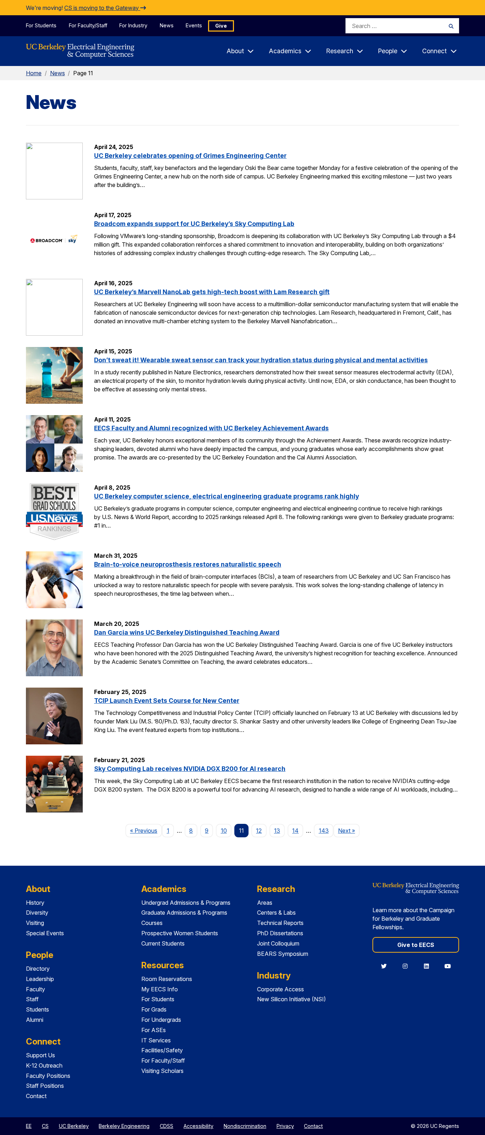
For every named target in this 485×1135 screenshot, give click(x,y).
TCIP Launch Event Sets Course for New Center (166, 700)
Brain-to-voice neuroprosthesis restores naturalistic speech (187, 564)
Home (34, 73)
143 (324, 830)
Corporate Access (280, 989)
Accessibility (198, 1126)
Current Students (163, 943)
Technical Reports (280, 922)
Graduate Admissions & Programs (184, 912)
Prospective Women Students (179, 933)
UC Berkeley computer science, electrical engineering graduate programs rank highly (226, 496)
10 (224, 830)
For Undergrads (161, 1019)
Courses (152, 922)
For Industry (133, 25)
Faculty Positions (48, 1075)
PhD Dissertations (280, 933)
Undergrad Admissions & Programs (185, 902)
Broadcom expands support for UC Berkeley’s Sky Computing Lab (194, 223)
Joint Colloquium (278, 943)
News (167, 25)
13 (277, 830)
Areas (264, 902)
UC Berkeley (74, 1126)
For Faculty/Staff (88, 25)
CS (45, 1126)
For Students (41, 25)
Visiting (35, 922)
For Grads (154, 1009)
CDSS (166, 1126)
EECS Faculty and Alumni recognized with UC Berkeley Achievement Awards (211, 428)
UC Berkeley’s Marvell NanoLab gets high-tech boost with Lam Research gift (211, 292)
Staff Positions (45, 1085)
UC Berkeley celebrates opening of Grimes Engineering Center (190, 155)
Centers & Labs (276, 912)
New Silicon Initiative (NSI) (291, 999)
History (35, 902)
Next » (349, 830)
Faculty (35, 989)
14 (295, 830)
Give (221, 26)
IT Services (156, 1040)
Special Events (45, 933)
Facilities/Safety (162, 1050)
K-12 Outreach (44, 1065)
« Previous (146, 830)
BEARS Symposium (282, 953)
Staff (32, 999)
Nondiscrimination (245, 1126)
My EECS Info (159, 989)
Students (37, 1009)
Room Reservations (166, 978)
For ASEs (153, 1030)
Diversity (37, 912)
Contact (36, 1096)
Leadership (40, 978)
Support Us (40, 1055)
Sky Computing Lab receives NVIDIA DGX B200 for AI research (189, 768)
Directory (38, 968)
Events (194, 25)
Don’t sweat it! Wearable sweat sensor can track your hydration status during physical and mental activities (261, 360)
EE (29, 1126)
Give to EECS (415, 944)
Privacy (285, 1126)
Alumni (34, 1019)
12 (259, 830)
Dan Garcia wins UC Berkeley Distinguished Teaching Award (186, 632)
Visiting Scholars (162, 1070)
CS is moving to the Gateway (102, 7)
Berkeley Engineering (124, 1126)
